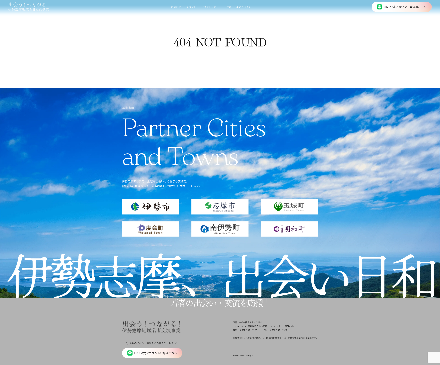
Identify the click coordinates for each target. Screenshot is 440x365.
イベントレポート (211, 7)
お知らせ (176, 7)
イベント (191, 7)
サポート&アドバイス (239, 7)
